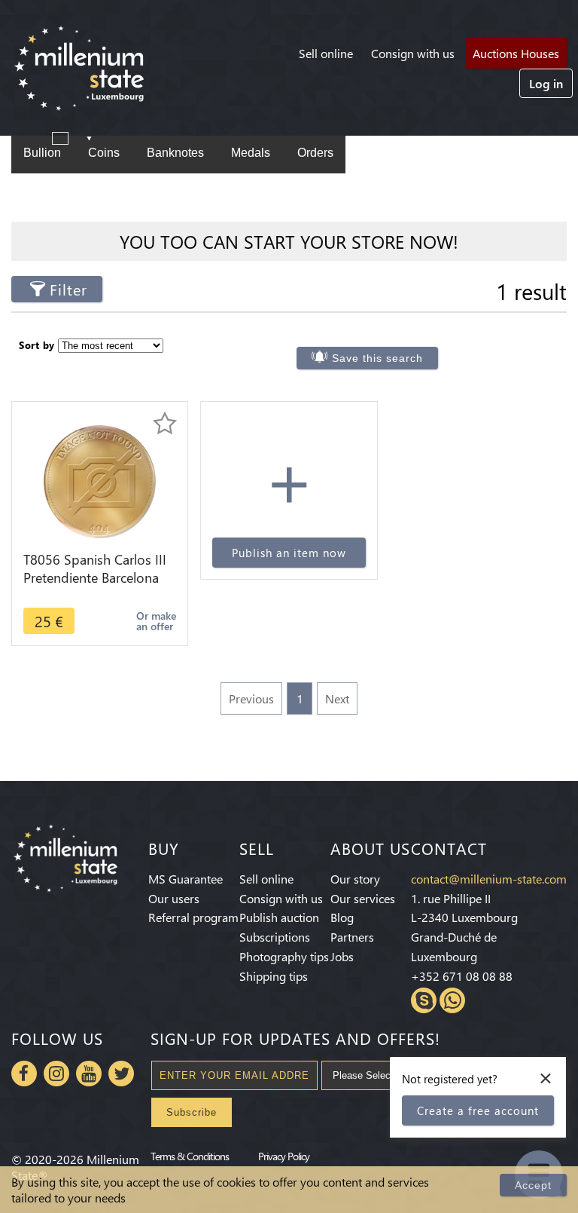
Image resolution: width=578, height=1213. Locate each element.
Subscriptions (274, 937)
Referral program (193, 917)
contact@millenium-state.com (489, 879)
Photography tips (284, 956)
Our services (362, 898)
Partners (352, 937)
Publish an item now (289, 552)
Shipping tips (273, 976)
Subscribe (191, 1112)
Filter (68, 289)
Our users (173, 898)
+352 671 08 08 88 (462, 976)
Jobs (342, 956)
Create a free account (478, 1110)
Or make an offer (156, 620)
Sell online (326, 53)
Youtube (89, 1073)
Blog (342, 917)
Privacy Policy (283, 1155)
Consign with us (413, 53)
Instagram (56, 1073)
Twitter (121, 1073)
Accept (533, 1185)
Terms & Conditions (190, 1155)
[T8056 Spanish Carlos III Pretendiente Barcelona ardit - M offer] (100, 480)
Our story (355, 879)
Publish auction (279, 917)
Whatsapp (452, 1000)
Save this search (377, 358)
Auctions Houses (516, 53)
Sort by (37, 344)
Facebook (24, 1073)
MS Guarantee (185, 879)
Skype (424, 1000)
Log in (546, 83)
